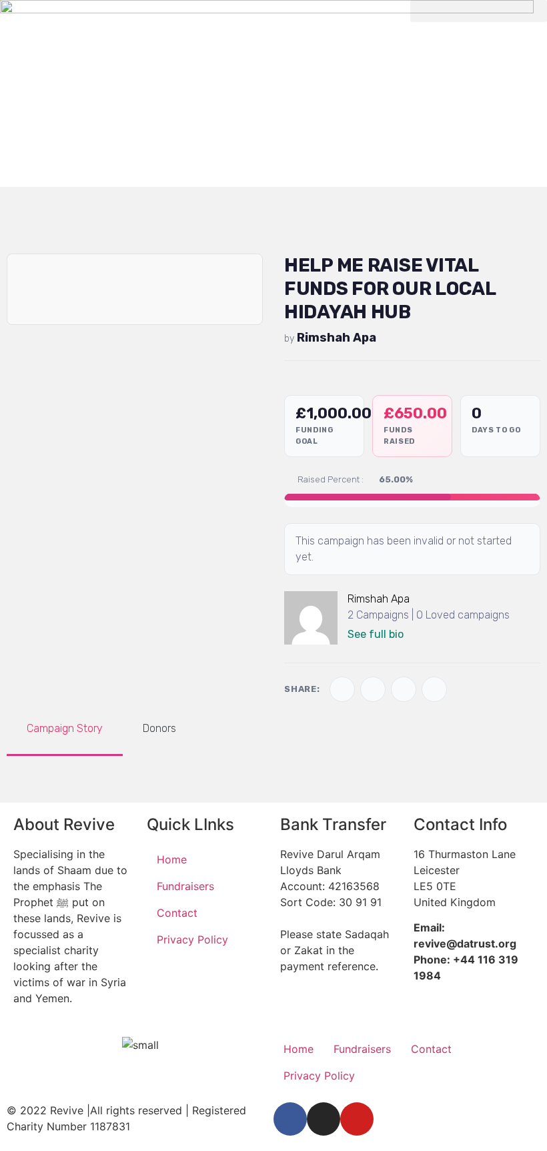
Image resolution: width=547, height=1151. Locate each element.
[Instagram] (323, 1119)
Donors (159, 728)
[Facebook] (290, 1119)
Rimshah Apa (336, 337)
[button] (478, 11)
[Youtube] (357, 1119)
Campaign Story (65, 728)
